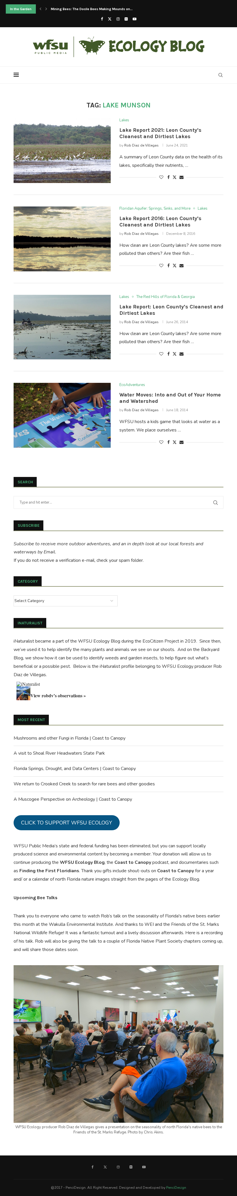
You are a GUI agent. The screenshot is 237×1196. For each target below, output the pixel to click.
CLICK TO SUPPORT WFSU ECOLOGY (66, 822)
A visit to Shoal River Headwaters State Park (59, 753)
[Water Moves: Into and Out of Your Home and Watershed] (62, 415)
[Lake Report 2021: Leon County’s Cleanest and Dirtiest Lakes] (62, 150)
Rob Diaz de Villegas (141, 145)
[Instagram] (118, 19)
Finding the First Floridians (49, 871)
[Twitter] (110, 19)
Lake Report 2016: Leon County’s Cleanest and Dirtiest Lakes (160, 221)
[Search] (220, 75)
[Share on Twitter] (175, 177)
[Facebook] (102, 19)
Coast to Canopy (132, 862)
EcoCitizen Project (160, 641)
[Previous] (40, 9)
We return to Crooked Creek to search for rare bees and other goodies (84, 784)
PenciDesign (176, 1187)
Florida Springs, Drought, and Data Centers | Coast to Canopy (75, 768)
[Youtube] (134, 19)
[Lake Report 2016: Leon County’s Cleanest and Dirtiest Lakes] (62, 238)
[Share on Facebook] (168, 177)
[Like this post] (161, 177)
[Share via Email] (181, 177)
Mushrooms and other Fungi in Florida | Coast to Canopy (69, 738)
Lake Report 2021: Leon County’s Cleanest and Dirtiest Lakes (160, 133)
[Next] (46, 9)
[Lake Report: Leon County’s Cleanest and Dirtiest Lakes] (62, 327)
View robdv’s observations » (58, 695)
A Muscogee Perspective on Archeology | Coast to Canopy (73, 799)
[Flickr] (126, 19)
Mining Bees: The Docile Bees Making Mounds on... (92, 9)
